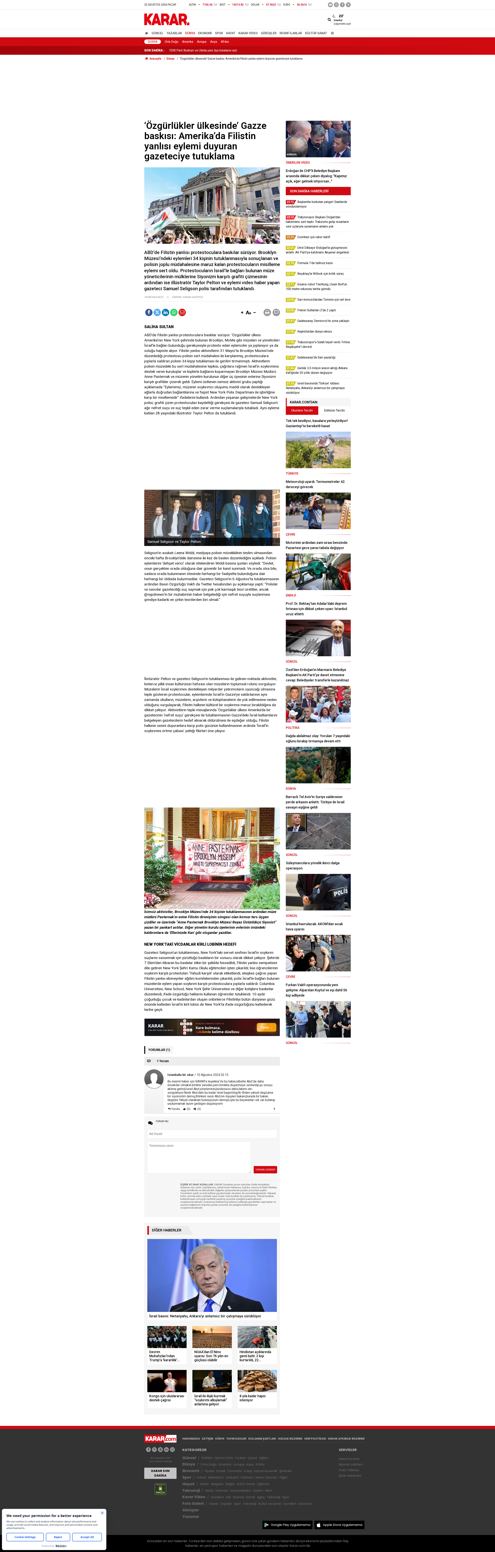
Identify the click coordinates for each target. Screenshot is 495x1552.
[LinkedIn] (165, 312)
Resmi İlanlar (291, 33)
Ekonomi (205, 33)
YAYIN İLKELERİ (236, 1439)
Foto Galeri (193, 1503)
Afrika (225, 42)
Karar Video (248, 33)
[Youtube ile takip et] (330, 4)
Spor (219, 33)
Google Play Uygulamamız (291, 1525)
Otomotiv (234, 1471)
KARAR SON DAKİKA (160, 1473)
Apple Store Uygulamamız (343, 1525)
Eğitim (264, 1458)
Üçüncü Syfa (223, 1458)
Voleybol (232, 1477)
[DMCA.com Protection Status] (160, 1489)
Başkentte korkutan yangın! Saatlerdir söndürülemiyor (205, 50)
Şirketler (285, 1471)
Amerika (187, 42)
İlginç (261, 1497)
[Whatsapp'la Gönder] (174, 312)
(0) (188, 1109)
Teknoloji (191, 1490)
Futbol (201, 1477)
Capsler (226, 1504)
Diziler (204, 1484)
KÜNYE (219, 1439)
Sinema (238, 1497)
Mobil (209, 1490)
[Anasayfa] (147, 33)
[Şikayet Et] (274, 1108)
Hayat (230, 33)
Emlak (220, 1471)
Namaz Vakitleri (351, 1464)
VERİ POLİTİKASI (315, 1439)
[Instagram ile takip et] (172, 1449)
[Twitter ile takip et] (348, 4)
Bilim (268, 1490)
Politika (206, 1458)
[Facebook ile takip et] (342, 4)
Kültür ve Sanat (269, 1504)
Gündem (217, 1497)
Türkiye (240, 1458)
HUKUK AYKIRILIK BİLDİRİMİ (346, 1439)
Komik (250, 1497)
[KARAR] (166, 19)
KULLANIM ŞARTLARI (262, 1439)
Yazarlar (174, 33)
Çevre (252, 1458)
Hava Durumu (349, 1459)
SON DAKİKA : (154, 50)
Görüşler (269, 33)
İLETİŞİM (207, 1439)
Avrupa (201, 42)
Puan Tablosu (349, 1470)
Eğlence (263, 1484)
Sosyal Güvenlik (265, 1471)
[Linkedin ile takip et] (166, 1449)
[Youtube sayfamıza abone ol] (160, 1449)
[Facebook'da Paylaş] (149, 312)
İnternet (221, 1490)
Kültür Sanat (316, 33)
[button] (242, 313)
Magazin (217, 1484)
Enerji (248, 1471)
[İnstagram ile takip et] (336, 4)
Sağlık (230, 1484)
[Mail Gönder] (182, 312)
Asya (213, 42)
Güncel (158, 33)
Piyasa (209, 1471)
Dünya (190, 33)
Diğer (283, 1477)
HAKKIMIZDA (191, 1439)
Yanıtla (175, 1109)
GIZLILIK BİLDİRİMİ (290, 1439)
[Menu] (331, 33)
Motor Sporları (266, 1477)
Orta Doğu (171, 42)
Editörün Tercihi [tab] (334, 410)
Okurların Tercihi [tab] (302, 410)
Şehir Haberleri (350, 1475)
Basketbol (216, 1477)
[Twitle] (157, 312)
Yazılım (258, 1490)
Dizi (228, 1497)
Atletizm (247, 1477)
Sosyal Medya (240, 1490)
